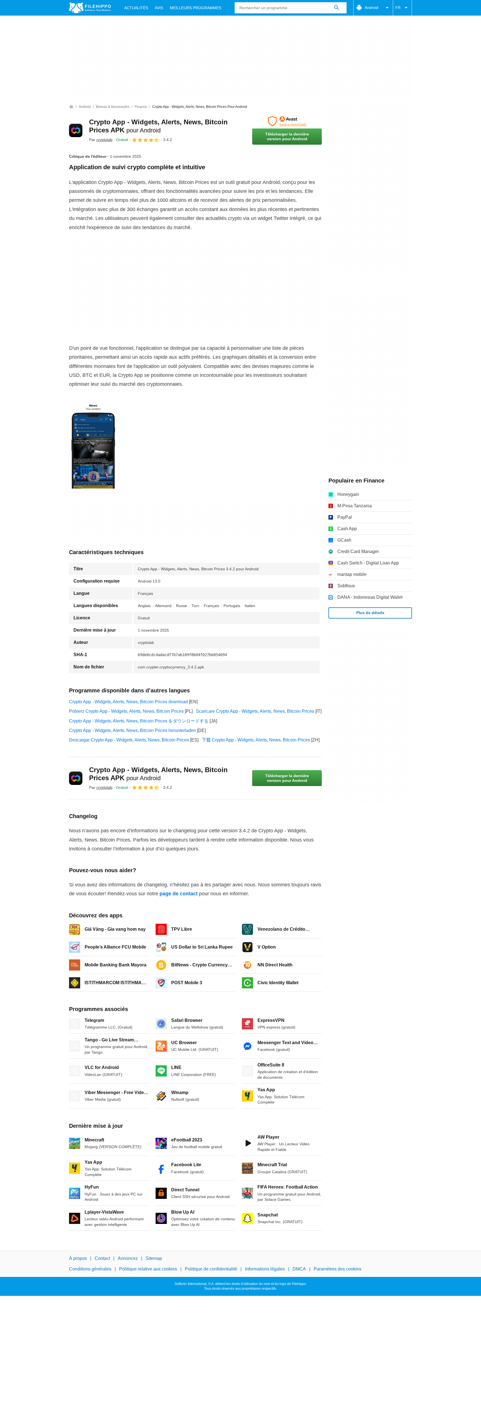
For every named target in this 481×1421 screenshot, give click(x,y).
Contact (102, 1258)
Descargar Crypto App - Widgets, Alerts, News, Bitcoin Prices (129, 740)
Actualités (136, 8)
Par (100, 139)
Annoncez (128, 1258)
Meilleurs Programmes (195, 8)
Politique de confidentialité (211, 1269)
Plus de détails (370, 612)
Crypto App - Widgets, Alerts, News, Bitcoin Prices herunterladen (132, 730)
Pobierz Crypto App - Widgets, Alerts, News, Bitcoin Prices (126, 711)
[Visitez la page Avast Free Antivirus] (287, 121)
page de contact (178, 893)
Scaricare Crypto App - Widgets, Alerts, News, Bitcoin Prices (255, 711)
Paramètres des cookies (337, 1269)
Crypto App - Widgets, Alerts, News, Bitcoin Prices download (128, 701)
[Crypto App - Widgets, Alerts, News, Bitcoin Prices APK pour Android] (75, 130)
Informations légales (265, 1269)
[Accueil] (71, 106)
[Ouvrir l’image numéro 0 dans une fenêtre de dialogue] (93, 445)
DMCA (299, 1269)
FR (398, 7)
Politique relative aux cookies (148, 1269)
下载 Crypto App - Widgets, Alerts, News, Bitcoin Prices (256, 740)
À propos (78, 1258)
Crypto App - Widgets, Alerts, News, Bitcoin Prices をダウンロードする (138, 721)
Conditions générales (90, 1269)
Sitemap (154, 1258)
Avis (159, 8)
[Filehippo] (90, 8)
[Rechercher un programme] (336, 7)
